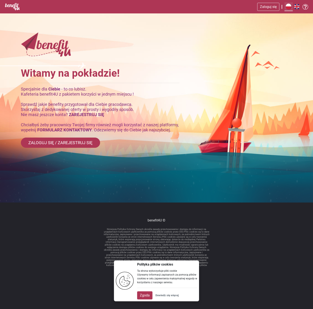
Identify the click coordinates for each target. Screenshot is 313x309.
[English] (297, 7)
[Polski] (288, 6)
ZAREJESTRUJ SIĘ (86, 114)
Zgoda (145, 295)
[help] (305, 7)
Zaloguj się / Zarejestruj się (60, 142)
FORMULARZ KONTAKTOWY (64, 129)
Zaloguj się (268, 7)
